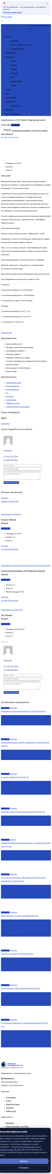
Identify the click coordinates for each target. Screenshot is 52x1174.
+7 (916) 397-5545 (11, 457)
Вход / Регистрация (13, 114)
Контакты (9, 110)
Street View (5, 424)
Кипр (13, 77)
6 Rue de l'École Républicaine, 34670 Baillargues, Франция (23, 571)
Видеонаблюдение (13, 383)
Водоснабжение (12, 390)
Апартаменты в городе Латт (12, 610)
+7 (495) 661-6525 (13, 26)
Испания (14, 69)
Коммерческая (11, 53)
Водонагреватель (13, 386)
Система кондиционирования (18, 407)
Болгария (14, 73)
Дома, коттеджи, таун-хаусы (21, 45)
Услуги (8, 89)
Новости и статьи (12, 1104)
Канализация (11, 400)
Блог (7, 93)
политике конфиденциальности (26, 1147)
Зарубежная (10, 57)
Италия (13, 61)
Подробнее (5, 528)
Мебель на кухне (13, 403)
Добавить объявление (28, 33)
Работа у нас (15, 105)
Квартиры (14, 40)
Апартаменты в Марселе (11, 514)
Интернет (10, 397)
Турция (13, 85)
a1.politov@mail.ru (11, 460)
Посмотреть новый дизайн (12, 12)
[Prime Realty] (6, 17)
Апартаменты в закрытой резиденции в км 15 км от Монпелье (26, 566)
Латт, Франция (6, 615)
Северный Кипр (16, 81)
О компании (10, 101)
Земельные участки (18, 49)
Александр (8, 451)
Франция (14, 65)
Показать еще (6, 333)
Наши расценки (11, 97)
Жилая (8, 36)
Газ (7, 393)
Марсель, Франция (8, 520)
